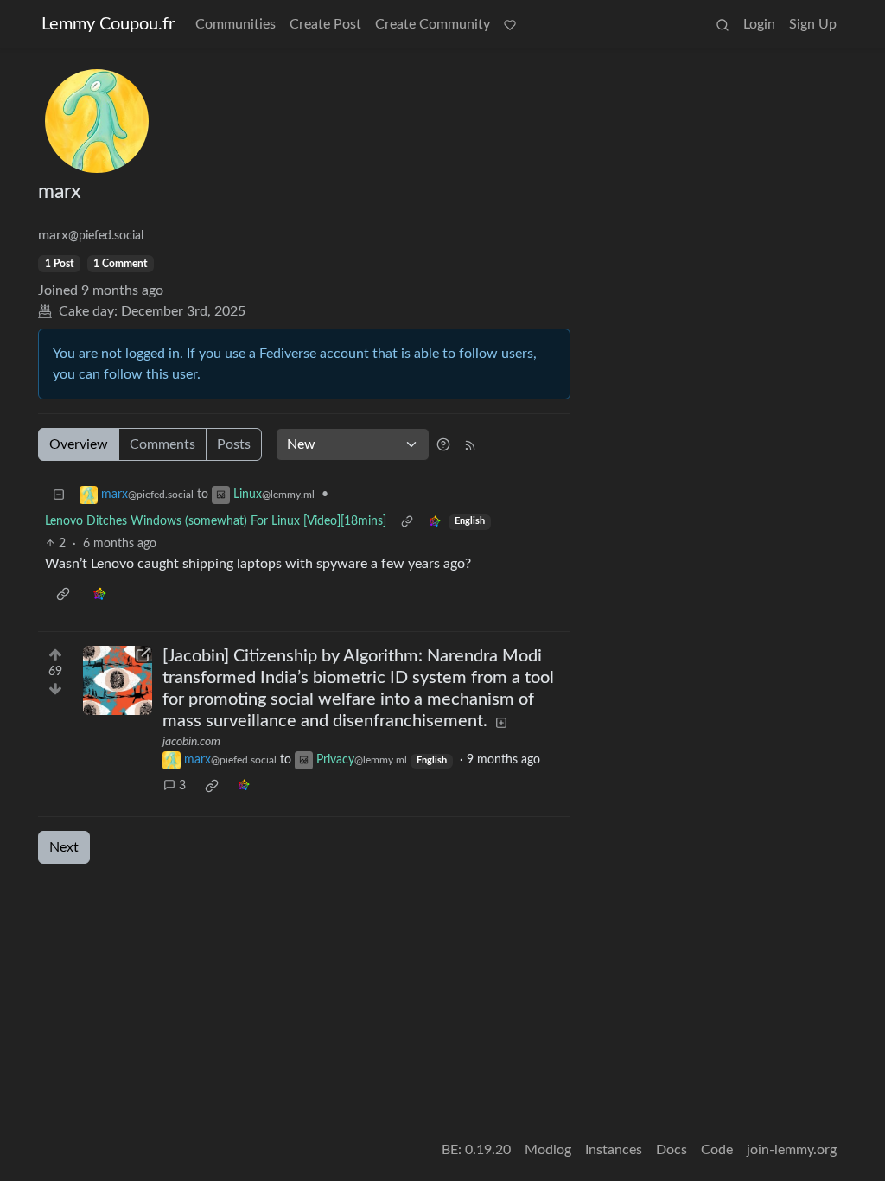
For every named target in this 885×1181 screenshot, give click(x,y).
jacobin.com (191, 742)
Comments (162, 444)
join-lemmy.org (792, 1150)
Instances (613, 1150)
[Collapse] (59, 495)
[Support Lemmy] (510, 24)
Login (759, 24)
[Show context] (407, 521)
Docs (671, 1150)
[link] (435, 521)
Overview (78, 444)
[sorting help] (443, 444)
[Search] (722, 24)
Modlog (548, 1150)
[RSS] (470, 444)
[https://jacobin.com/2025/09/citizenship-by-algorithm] (117, 680)
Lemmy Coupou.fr (108, 24)
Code (717, 1150)
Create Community (432, 24)
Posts (234, 444)
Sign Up (813, 24)
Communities (235, 24)
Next (64, 847)
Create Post (325, 24)
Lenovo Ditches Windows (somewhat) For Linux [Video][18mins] (215, 521)
